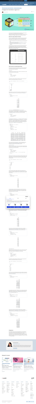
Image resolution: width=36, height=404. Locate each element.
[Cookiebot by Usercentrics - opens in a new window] (25, 196)
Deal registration (27, 384)
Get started (26, 4)
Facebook (28, 401)
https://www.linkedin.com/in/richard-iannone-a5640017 (13, 348)
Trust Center (31, 390)
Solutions (10, 4)
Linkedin (32, 401)
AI (11, 388)
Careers (31, 384)
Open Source (16, 4)
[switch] (15, 204)
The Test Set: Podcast (22, 390)
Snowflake (27, 385)
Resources (22, 4)
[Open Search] (32, 4)
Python (12, 387)
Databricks (27, 386)
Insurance (3, 384)
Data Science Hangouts (22, 388)
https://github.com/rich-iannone (15, 348)
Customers (19, 4)
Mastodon (29, 401)
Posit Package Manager (8, 385)
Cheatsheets (12, 393)
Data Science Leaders (3, 388)
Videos (21, 386)
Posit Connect (8, 384)
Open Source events (12, 392)
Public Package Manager (8, 389)
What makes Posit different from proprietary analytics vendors (7, 366)
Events (21, 387)
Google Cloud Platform (27, 391)
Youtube (26, 401)
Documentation (22, 392)
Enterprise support (22, 393)
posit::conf (22, 391)
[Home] (4, 4)
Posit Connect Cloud (8, 388)
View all (17, 387)
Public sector (3, 386)
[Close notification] (35, 0)
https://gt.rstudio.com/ (16, 348)
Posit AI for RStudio (8, 390)
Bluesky (33, 401)
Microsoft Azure (27, 390)
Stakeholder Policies (31, 389)
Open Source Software (12, 389)
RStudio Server (12, 385)
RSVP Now (25, 0)
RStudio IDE (12, 384)
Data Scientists (3, 387)
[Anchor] (21, 36)
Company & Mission (31, 383)
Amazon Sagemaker (27, 387)
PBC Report (31, 385)
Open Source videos (12, 394)
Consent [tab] (10, 198)
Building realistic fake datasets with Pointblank (28, 367)
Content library (22, 384)
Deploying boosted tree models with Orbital (17, 367)
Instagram (30, 401)
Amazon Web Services (27, 389)
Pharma (3, 385)
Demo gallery (29, 4)
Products (13, 4)
